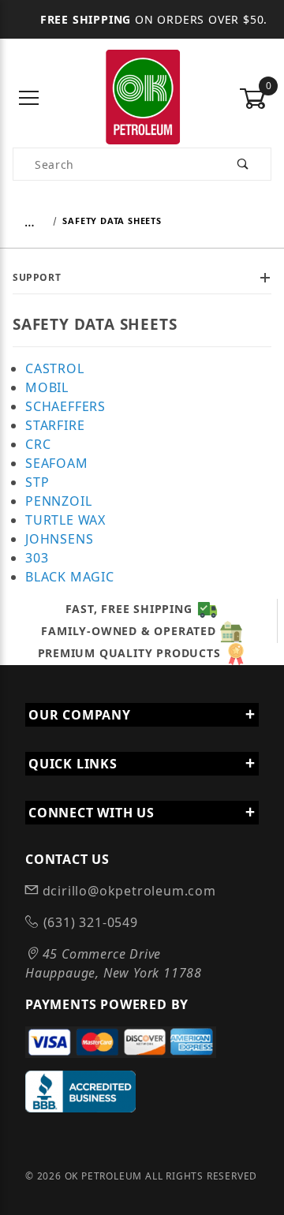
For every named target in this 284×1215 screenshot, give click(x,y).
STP (37, 482)
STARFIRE (54, 425)
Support (37, 277)
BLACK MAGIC (69, 576)
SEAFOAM (56, 463)
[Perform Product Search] (243, 164)
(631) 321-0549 (88, 922)
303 (36, 557)
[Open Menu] (29, 99)
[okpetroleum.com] (142, 97)
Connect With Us (91, 812)
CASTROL (54, 368)
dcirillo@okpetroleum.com (127, 890)
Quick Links (73, 763)
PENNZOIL (58, 501)
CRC (37, 444)
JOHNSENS (59, 539)
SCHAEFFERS (65, 406)
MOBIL (47, 387)
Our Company (79, 714)
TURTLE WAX (65, 520)
